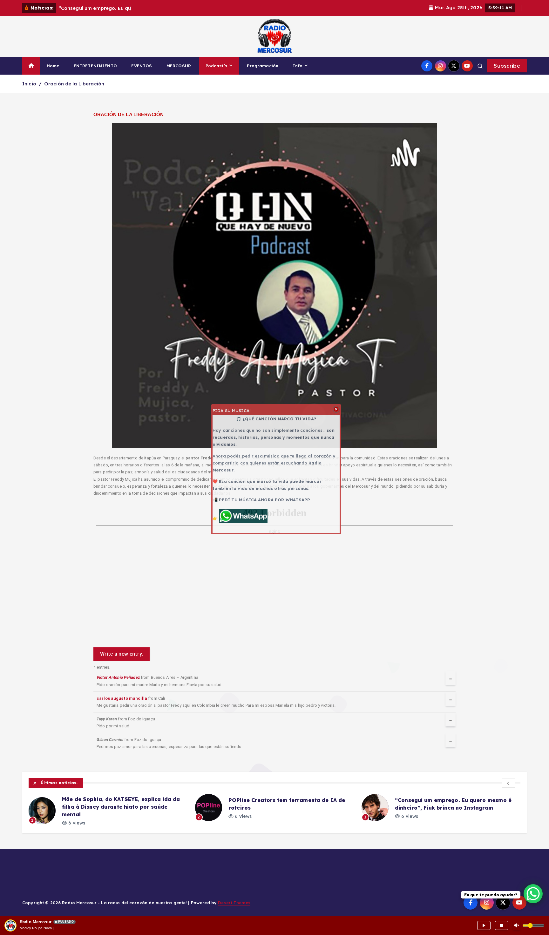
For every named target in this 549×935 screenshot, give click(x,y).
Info (298, 65)
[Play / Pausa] (484, 925)
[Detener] (501, 925)
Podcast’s (216, 65)
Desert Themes (234, 902)
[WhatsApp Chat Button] (533, 893)
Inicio (29, 84)
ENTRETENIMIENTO (95, 65)
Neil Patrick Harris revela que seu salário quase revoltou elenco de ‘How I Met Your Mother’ (452, 807)
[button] (508, 783)
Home (53, 65)
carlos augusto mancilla (122, 698)
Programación (262, 65)
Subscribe (507, 66)
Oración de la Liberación (74, 84)
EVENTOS (141, 65)
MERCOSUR (178, 65)
